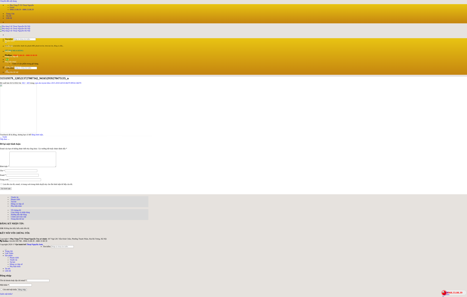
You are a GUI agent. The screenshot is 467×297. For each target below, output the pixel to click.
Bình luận (4, 166)
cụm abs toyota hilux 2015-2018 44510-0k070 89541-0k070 (58, 83)
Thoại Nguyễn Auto (35, 244)
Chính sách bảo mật (18, 217)
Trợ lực (8, 51)
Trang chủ (9, 251)
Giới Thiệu (9, 253)
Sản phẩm (9, 255)
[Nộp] (6, 249)
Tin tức (9, 16)
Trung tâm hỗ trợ (11, 72)
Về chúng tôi (16, 210)
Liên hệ (9, 18)
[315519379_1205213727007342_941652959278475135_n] (18, 132)
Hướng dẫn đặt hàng (13, 67)
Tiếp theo (5, 139)
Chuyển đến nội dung (8, 1)
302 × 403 (26, 83)
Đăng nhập (22, 290)
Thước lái (8, 46)
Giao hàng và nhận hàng (20, 212)
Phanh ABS (9, 41)
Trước (3, 137)
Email (3, 175)
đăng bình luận (37, 135)
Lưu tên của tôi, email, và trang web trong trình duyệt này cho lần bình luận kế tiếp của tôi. (38, 184)
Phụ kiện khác (10, 62)
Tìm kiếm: (47, 246)
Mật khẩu (4, 285)
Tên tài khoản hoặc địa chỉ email (13, 280)
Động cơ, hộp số (11, 56)
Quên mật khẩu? (6, 294)
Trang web (4, 180)
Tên (2, 171)
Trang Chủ (10, 14)
